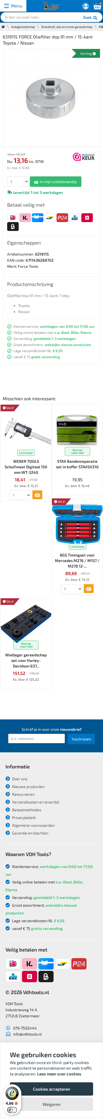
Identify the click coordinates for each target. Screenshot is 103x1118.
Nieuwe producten (27, 786)
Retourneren (23, 794)
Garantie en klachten (29, 833)
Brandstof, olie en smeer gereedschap (66, 26)
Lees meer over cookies (59, 1073)
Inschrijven (81, 739)
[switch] (12, 1110)
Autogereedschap (23, 26)
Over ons (19, 778)
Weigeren (52, 1104)
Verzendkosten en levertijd (35, 802)
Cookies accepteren (51, 1088)
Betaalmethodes (26, 809)
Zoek (88, 17)
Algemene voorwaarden (33, 825)
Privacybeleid (23, 817)
